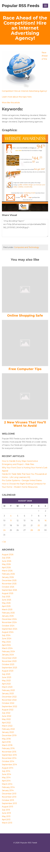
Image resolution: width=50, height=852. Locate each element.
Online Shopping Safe (25, 315)
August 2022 (7, 710)
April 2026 (6, 567)
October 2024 (8, 626)
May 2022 (6, 719)
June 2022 (6, 716)
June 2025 (6, 600)
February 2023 (8, 690)
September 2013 (9, 803)
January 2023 (8, 693)
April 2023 (6, 684)
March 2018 (7, 745)
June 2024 (6, 638)
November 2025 (9, 583)
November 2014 (9, 758)
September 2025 (9, 590)
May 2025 (6, 603)
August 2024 (7, 632)
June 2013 (6, 813)
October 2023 (8, 664)
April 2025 (6, 606)
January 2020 (8, 732)
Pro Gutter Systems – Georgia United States (22, 480)
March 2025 (7, 609)
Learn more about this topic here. (17, 97)
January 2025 (8, 616)
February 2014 (8, 787)
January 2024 (8, 655)
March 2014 (7, 784)
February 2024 (8, 651)
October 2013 (8, 800)
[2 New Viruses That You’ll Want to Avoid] (25, 396)
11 (11, 520)
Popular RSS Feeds (20, 5)
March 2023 (7, 687)
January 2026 (8, 577)
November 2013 (9, 797)
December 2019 (9, 735)
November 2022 (9, 700)
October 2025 (8, 587)
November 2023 (9, 661)
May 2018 (6, 739)
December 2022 (9, 697)
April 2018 (6, 742)
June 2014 (6, 774)
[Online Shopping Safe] (25, 289)
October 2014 (8, 761)
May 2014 (6, 777)
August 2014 (7, 768)
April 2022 (6, 722)
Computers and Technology (26, 247)
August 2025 (7, 593)
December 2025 (9, 580)
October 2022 (8, 703)
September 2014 (9, 764)
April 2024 (6, 645)
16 (45, 520)
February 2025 (8, 613)
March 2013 (7, 823)
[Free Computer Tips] (25, 343)
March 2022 (7, 726)
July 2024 (6, 635)
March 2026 (7, 571)
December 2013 (9, 794)
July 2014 (6, 771)
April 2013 (6, 819)
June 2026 (6, 561)
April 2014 (6, 781)
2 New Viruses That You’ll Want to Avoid (25, 423)
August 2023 (7, 671)
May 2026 (6, 564)
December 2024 (9, 619)
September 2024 (9, 629)
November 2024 (9, 622)
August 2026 (7, 554)
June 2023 (6, 677)
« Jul (4, 542)
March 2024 (7, 648)
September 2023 (9, 667)
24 (4, 530)
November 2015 (9, 752)
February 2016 (8, 748)
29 (39, 530)
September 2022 (9, 706)
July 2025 (6, 596)
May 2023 (6, 680)
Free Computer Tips (25, 369)
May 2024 (6, 642)
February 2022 (8, 729)
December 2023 (9, 658)
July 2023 (6, 674)
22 (39, 525)
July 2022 (6, 713)
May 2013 (6, 816)
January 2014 (8, 790)
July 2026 (6, 558)
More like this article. (11, 102)
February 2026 (8, 574)
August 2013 (7, 806)
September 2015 (9, 755)
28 (32, 530)
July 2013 (6, 810)
